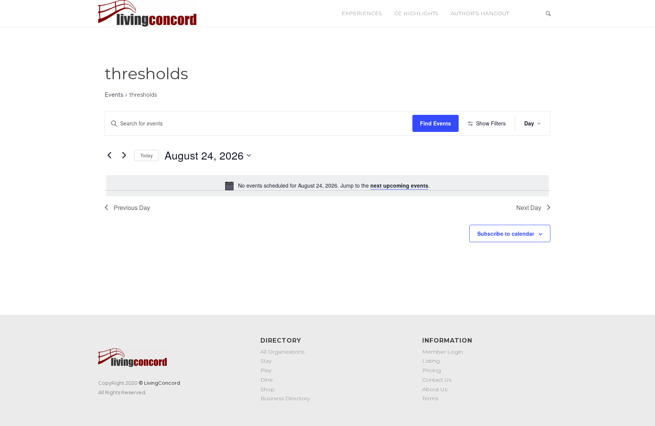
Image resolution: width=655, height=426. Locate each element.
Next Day (528, 207)
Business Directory (285, 398)
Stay (265, 360)
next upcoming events (399, 185)
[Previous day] (109, 155)
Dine (266, 379)
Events (114, 94)
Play (265, 370)
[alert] (327, 185)
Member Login (442, 351)
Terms (430, 398)
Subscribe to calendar (505, 233)
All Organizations (282, 351)
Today (146, 155)
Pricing (431, 370)
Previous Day (132, 207)
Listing (431, 360)
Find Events (435, 123)
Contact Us (436, 379)
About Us (434, 389)
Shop (267, 389)
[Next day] (123, 155)
